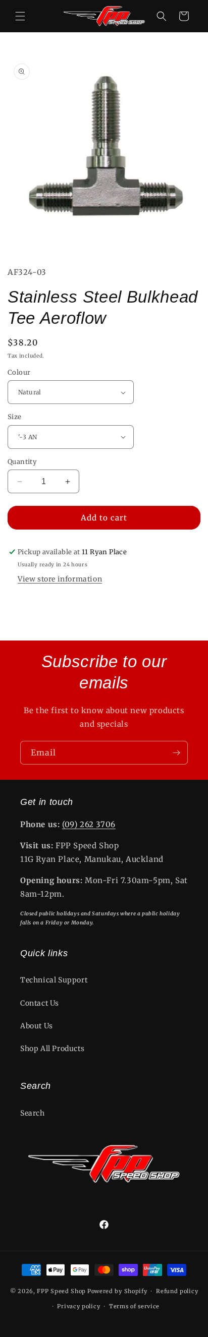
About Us (36, 1025)
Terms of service (134, 1306)
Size (15, 417)
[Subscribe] (176, 753)
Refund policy (177, 1291)
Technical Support (53, 979)
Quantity (22, 461)
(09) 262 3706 (89, 824)
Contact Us (39, 1003)
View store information (60, 579)
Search (32, 1113)
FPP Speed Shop (61, 1291)
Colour (19, 372)
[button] (20, 16)
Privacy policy (78, 1306)
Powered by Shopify (117, 1291)
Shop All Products (52, 1048)
